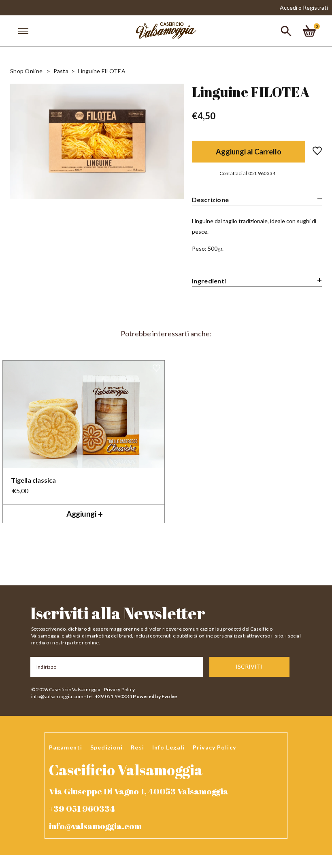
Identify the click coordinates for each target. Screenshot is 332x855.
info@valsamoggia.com (57, 696)
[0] (309, 31)
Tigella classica (33, 480)
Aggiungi (84, 514)
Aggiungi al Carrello (248, 151)
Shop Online (26, 71)
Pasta (60, 71)
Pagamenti (65, 747)
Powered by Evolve (155, 696)
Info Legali (168, 747)
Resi (137, 747)
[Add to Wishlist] (313, 152)
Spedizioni (106, 747)
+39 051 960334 (82, 808)
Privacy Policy (119, 689)
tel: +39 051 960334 (109, 696)
